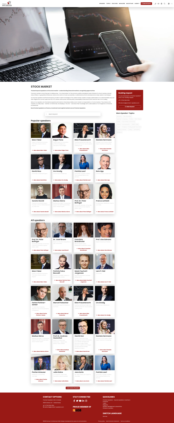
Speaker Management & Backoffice (112, 406)
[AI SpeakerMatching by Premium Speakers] (161, 4)
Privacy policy (101, 421)
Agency (137, 3)
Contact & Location (108, 408)
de (172, 4)
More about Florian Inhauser (41, 380)
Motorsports (137, 129)
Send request (147, 3)
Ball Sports (119, 132)
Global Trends (135, 124)
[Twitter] (77, 400)
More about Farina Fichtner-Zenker (41, 314)
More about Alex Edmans (105, 250)
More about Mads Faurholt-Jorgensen (84, 281)
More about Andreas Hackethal (63, 350)
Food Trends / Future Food (128, 121)
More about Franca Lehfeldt (105, 211)
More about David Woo (40, 180)
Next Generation (127, 116)
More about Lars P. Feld (104, 282)
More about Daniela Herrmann (105, 149)
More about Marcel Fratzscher (63, 314)
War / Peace (138, 119)
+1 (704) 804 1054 (125, 100)
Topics (108, 3)
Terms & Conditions (125, 421)
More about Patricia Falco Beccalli (63, 281)
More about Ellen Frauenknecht (84, 149)
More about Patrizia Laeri (83, 180)
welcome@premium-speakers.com (129, 103)
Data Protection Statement (112, 421)
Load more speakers (73, 388)
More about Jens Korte (82, 381)
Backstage (129, 3)
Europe (118, 121)
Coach (118, 127)
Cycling (130, 129)
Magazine (122, 3)
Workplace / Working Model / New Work (131, 127)
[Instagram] (86, 400)
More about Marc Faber (40, 150)
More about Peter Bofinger (83, 211)
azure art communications (80, 421)
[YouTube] (80, 400)
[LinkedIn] (83, 400)
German (105, 416)
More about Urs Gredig (61, 180)
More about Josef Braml (62, 250)
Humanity (119, 116)
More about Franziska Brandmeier (84, 249)
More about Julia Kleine (61, 381)
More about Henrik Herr (83, 351)
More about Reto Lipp (104, 180)
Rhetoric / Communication (123, 124)
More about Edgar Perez (61, 150)
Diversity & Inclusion (121, 129)
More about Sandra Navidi (41, 211)
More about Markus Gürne (62, 211)
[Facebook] (74, 400)
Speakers (102, 3)
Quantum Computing (122, 119)
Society (131, 119)
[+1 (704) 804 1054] (155, 4)
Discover (115, 3)
